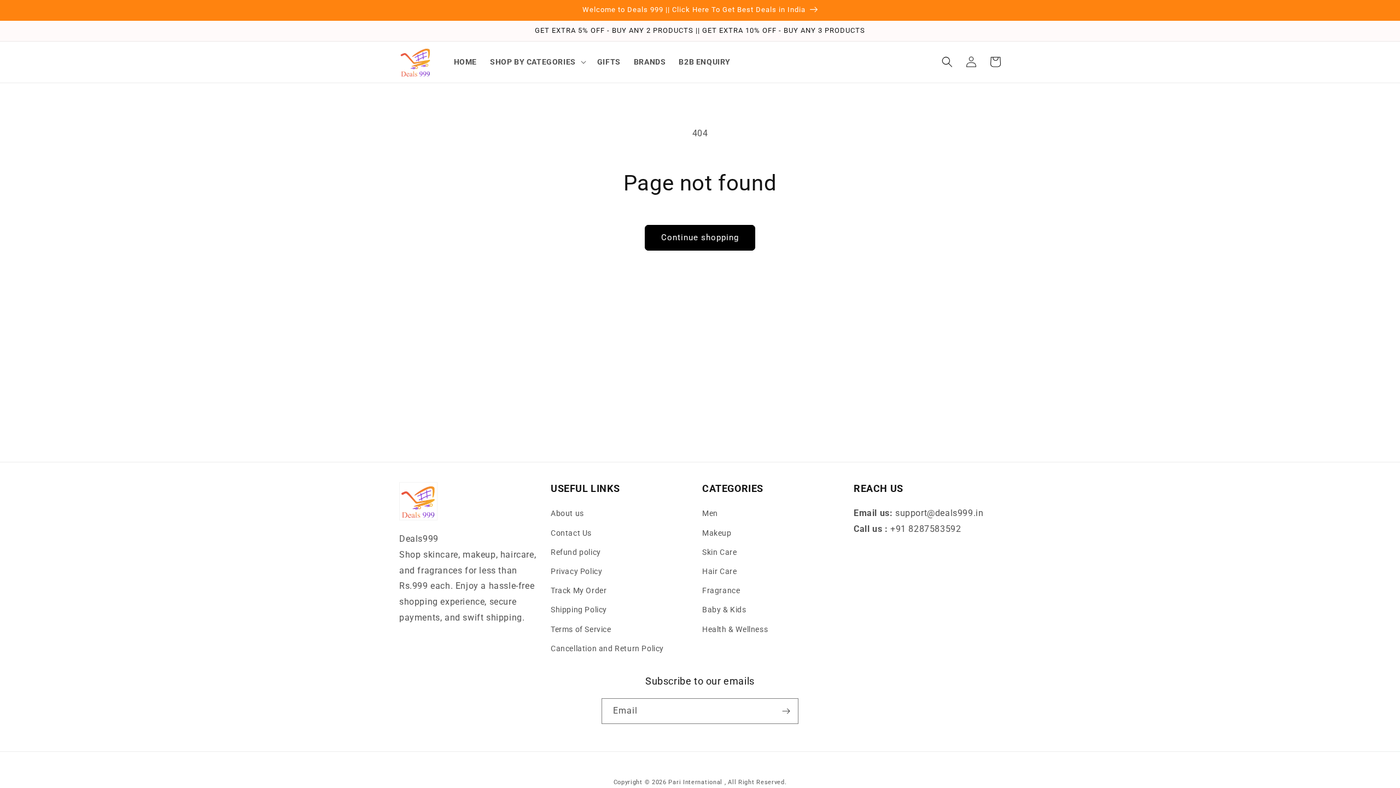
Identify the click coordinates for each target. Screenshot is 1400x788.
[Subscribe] (786, 711)
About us (567, 513)
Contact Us (571, 533)
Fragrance (721, 590)
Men (710, 513)
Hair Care (719, 571)
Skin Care (719, 552)
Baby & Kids (724, 609)
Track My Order (578, 590)
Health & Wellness (735, 629)
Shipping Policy (579, 609)
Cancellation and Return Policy (607, 648)
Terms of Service (581, 629)
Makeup (717, 533)
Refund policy (576, 552)
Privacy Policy (576, 571)
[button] (537, 61)
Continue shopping (700, 237)
